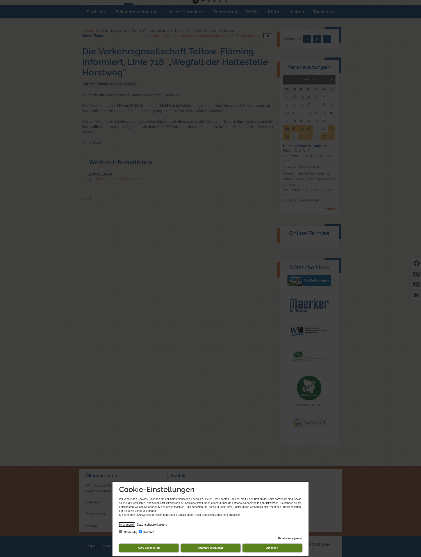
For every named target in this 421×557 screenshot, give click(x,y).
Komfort (148, 532)
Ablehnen (272, 547)
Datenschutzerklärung (152, 524)
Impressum (127, 524)
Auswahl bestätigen (210, 547)
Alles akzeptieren (149, 547)
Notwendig (130, 532)
